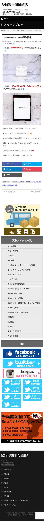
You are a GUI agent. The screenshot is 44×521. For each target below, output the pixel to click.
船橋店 (6, 487)
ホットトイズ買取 (14, 275)
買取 (15, 185)
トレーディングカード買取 (18, 312)
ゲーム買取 (12, 246)
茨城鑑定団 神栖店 (19, 513)
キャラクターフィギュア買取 (19, 270)
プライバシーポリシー (11, 505)
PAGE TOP (40, 503)
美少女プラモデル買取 (16, 284)
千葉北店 (6, 474)
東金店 (6, 483)
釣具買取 (11, 326)
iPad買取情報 (36, 192)
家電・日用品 (11, 43)
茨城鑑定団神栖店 (8, 185)
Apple (22, 182)
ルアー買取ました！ (9, 192)
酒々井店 (6, 478)
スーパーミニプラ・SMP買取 (19, 289)
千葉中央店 (7, 470)
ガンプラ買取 (13, 279)
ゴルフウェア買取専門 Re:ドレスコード (17, 500)
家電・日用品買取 (14, 331)
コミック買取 (13, 251)
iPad (26, 182)
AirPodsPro (15, 182)
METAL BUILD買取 (15, 293)
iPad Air (30, 182)
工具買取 (11, 322)
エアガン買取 (13, 308)
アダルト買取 (13, 336)
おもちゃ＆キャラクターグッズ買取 (21, 265)
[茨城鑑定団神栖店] (14, 4)
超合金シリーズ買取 (15, 298)
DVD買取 (11, 260)
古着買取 (11, 317)
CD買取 (10, 256)
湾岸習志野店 (8, 492)
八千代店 (6, 496)
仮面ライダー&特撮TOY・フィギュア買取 (24, 303)
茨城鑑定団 (37, 182)
